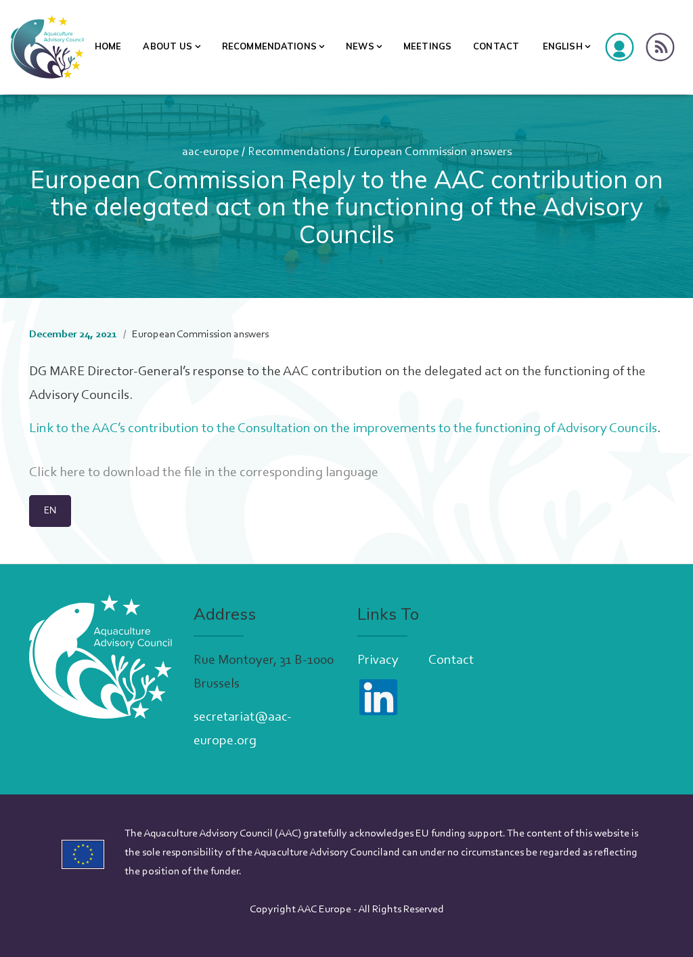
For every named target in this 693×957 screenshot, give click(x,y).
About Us (167, 46)
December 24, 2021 (73, 334)
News (360, 46)
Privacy (378, 660)
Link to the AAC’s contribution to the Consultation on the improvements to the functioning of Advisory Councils (343, 428)
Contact (496, 46)
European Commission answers (200, 334)
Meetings (427, 46)
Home (108, 46)
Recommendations (269, 46)
